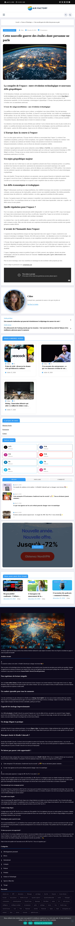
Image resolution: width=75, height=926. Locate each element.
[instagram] (67, 2)
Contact (4, 433)
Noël (21, 908)
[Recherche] (66, 14)
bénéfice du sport (24, 897)
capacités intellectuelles (49, 897)
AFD (13, 894)
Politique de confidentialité (43, 923)
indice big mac (66, 901)
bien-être (46, 894)
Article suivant (7, 325)
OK (25, 923)
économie (25, 912)
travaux (17, 912)
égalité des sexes (34, 912)
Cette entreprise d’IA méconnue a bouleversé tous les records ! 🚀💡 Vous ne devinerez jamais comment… (41, 497)
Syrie (11, 912)
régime (51, 908)
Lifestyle (6, 864)
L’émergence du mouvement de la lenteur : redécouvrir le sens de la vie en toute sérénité (12, 595)
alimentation (20, 894)
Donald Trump (28, 901)
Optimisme (27, 908)
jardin (35, 905)
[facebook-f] (60, 2)
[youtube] (69, 2)
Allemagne (29, 894)
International (7, 860)
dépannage (37, 901)
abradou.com (6, 894)
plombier (36, 908)
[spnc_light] (70, 15)
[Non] (72, 921)
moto (15, 908)
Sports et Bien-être (9, 881)
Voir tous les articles (32, 304)
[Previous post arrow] (70, 320)
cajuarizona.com (27, 264)
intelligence (5, 905)
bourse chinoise (62, 894)
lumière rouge (63, 905)
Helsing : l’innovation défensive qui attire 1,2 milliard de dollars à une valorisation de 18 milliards (16, 405)
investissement (27, 905)
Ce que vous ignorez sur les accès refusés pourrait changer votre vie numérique (36, 505)
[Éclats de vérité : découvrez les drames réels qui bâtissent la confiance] (19, 353)
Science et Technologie (9, 30)
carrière (59, 897)
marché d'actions (6, 908)
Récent (14, 479)
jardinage (42, 905)
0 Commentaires (43, 30)
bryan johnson (13, 897)
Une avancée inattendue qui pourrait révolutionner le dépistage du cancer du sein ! (32, 321)
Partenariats (5, 429)
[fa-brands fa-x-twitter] (62, 2)
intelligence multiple (16, 905)
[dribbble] (65, 2)
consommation (6, 901)
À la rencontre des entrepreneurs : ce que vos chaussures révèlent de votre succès (54, 367)
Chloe (22, 30)
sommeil (4, 912)
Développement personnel (11, 851)
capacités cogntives (36, 897)
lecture (49, 905)
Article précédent (8, 318)
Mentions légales (7, 425)
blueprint (54, 894)
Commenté (61, 479)
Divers (5, 856)
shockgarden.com (66, 908)
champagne (67, 897)
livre (56, 905)
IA (59, 901)
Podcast (6, 868)
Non (30, 923)
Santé (57, 908)
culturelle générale (17, 901)
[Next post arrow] (70, 328)
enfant (53, 901)
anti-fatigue (38, 894)
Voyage (6, 885)
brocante (5, 897)
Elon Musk (65, 96)
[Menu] (4, 15)
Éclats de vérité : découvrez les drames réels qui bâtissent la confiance (18, 367)
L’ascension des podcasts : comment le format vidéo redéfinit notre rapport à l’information (37, 594)
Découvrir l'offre (37, 547)
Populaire (37, 479)
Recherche (43, 908)
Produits (6, 872)
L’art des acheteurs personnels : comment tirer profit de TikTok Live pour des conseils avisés (61, 594)
